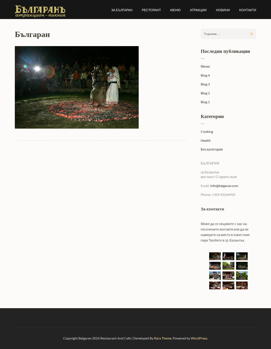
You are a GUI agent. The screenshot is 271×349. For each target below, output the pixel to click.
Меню (175, 10)
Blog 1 (205, 102)
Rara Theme (162, 338)
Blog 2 (205, 93)
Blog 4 (205, 75)
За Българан (122, 10)
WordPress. (199, 338)
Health (206, 140)
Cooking (207, 131)
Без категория (212, 149)
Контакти (247, 10)
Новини (223, 10)
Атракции (198, 10)
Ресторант (151, 10)
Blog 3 (205, 84)
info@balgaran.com (224, 186)
